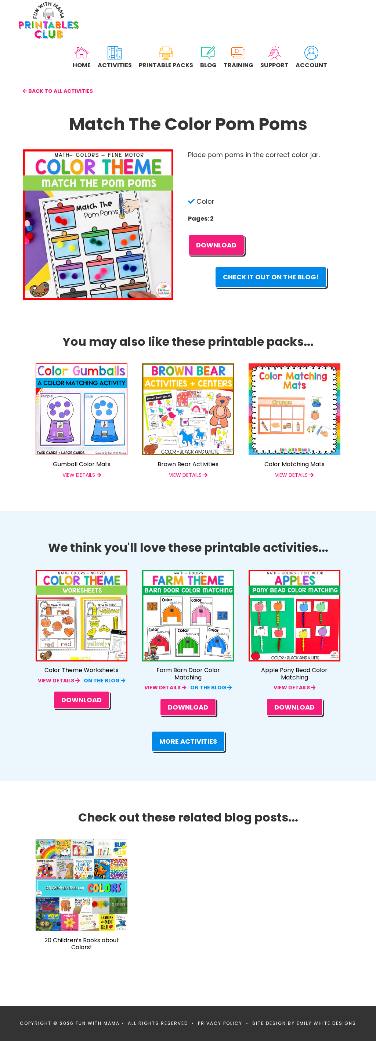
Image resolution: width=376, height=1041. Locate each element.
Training (238, 65)
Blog (208, 65)
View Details (56, 680)
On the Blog (102, 680)
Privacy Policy (220, 1023)
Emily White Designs (326, 1023)
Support (274, 65)
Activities (115, 65)
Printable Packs (166, 65)
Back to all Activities (60, 91)
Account (311, 65)
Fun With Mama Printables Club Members (49, 20)
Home (82, 65)
